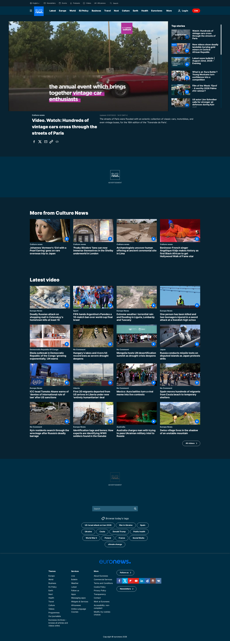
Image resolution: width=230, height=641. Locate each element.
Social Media (138, 538)
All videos (190, 443)
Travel (107, 10)
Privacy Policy (100, 590)
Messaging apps (78, 598)
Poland (108, 538)
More (96, 571)
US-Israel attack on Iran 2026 (98, 525)
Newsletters (125, 589)
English (35, 3)
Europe (62, 10)
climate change (115, 544)
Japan (163, 349)
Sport (75, 311)
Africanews (76, 605)
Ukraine (88, 531)
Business (96, 10)
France (122, 538)
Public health (139, 531)
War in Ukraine (125, 525)
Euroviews (156, 10)
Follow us (75, 590)
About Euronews (101, 576)
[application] (88, 66)
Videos (51, 609)
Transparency (100, 594)
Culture (126, 10)
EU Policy (84, 10)
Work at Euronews (101, 601)
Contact (97, 598)
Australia (121, 427)
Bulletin (74, 579)
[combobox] (124, 3)
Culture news (36, 244)
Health (144, 10)
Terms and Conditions (103, 583)
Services (75, 571)
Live (196, 10)
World (72, 10)
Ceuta (102, 531)
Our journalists (54, 616)
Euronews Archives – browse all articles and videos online (58, 623)
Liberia (76, 388)
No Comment (79, 349)
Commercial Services (103, 579)
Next (116, 10)
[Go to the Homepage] (39, 11)
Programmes (53, 612)
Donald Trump (119, 531)
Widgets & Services (79, 601)
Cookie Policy (100, 587)
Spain (142, 525)
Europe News (36, 311)
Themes (52, 571)
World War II (91, 538)
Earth (135, 10)
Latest (53, 10)
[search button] (111, 3)
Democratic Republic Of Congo (44, 349)
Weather (74, 583)
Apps (73, 594)
